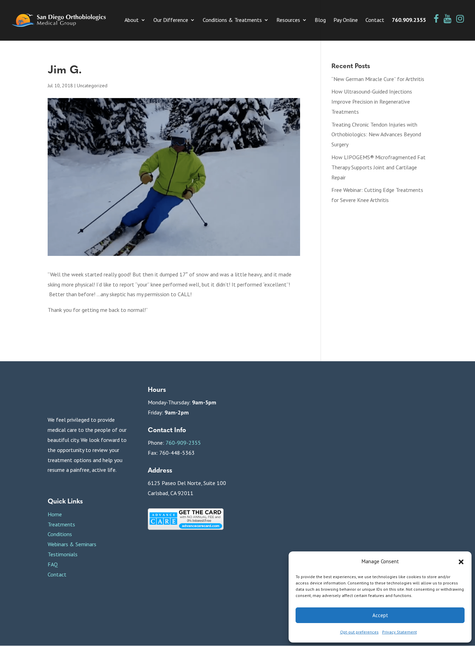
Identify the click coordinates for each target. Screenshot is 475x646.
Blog (320, 20)
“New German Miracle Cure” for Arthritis (377, 78)
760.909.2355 (409, 20)
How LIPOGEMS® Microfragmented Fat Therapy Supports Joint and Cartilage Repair (378, 167)
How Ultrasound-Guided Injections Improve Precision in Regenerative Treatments (371, 101)
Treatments (61, 524)
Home (55, 514)
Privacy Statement (399, 632)
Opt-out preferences (359, 632)
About (131, 20)
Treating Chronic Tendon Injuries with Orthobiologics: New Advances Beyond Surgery (376, 134)
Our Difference (170, 20)
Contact (374, 20)
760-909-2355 (183, 442)
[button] (461, 561)
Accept (380, 615)
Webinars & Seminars (72, 544)
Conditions (60, 534)
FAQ (53, 564)
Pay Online (345, 20)
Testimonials (63, 554)
